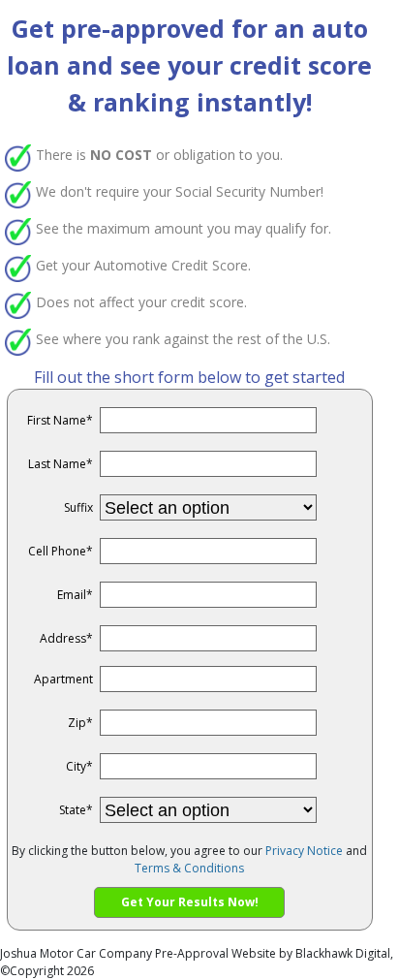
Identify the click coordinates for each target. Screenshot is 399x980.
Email (75, 594)
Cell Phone (60, 551)
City (79, 766)
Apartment (63, 679)
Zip (80, 722)
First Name (60, 420)
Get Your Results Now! (190, 902)
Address (66, 638)
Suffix (78, 507)
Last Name (60, 464)
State (76, 810)
